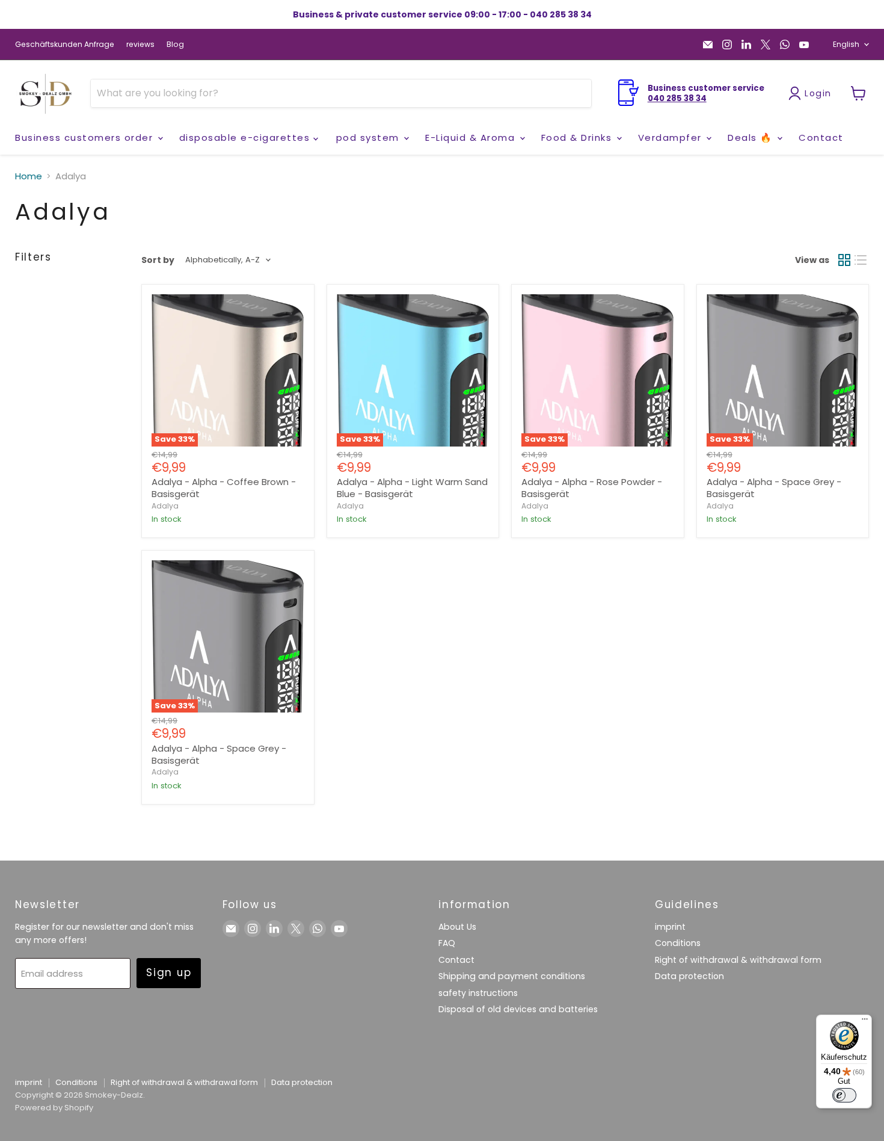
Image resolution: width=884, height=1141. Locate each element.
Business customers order (85, 137)
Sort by (157, 260)
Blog (175, 44)
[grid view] (844, 260)
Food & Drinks (578, 137)
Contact (821, 137)
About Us (457, 927)
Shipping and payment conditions (511, 976)
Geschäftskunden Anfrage (64, 44)
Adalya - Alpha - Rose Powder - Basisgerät (591, 487)
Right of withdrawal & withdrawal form (738, 960)
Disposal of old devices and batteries (518, 1009)
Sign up (168, 972)
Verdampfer (671, 137)
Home (28, 176)
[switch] (844, 1095)
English (846, 44)
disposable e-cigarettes (246, 137)
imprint (670, 927)
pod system (369, 137)
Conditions (678, 943)
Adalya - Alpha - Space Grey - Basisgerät (774, 487)
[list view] (861, 260)
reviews (140, 44)
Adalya (165, 506)
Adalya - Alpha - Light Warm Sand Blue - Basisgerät (412, 487)
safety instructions (478, 993)
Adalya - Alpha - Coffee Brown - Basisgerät (224, 487)
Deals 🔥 (752, 137)
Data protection (689, 976)
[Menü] (865, 1022)
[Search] (575, 93)
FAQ (446, 943)
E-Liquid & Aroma (471, 137)
